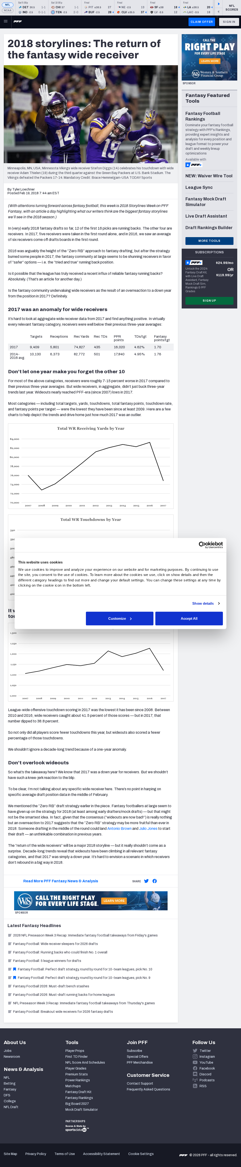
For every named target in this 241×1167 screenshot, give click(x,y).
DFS (7, 1095)
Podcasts (207, 1080)
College (10, 1101)
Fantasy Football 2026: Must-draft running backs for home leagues (64, 995)
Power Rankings (77, 1080)
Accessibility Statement (101, 1154)
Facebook (207, 1068)
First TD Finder (76, 1056)
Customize (117, 618)
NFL (7, 5)
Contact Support (140, 1083)
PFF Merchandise (140, 1062)
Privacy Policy (35, 1154)
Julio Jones (148, 829)
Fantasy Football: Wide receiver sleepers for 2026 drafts (55, 944)
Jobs (8, 1051)
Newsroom (12, 1056)
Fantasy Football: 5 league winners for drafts (47, 961)
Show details (203, 603)
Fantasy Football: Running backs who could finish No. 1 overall (60, 952)
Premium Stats (76, 1074)
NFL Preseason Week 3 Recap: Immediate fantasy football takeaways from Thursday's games (84, 1003)
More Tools (209, 241)
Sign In (229, 22)
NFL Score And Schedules (85, 1062)
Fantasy (10, 1089)
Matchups (73, 1086)
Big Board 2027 (77, 1104)
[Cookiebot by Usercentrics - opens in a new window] (202, 545)
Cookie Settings (141, 1154)
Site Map (10, 1154)
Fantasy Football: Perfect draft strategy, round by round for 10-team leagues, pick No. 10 (85, 969)
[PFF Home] (17, 22)
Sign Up (209, 300)
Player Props (74, 1051)
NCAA (7, 10)
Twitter (205, 1051)
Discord (205, 1074)
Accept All (189, 618)
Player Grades (75, 1068)
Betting (10, 1083)
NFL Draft (11, 1107)
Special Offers (137, 1056)
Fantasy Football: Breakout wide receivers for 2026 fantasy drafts (63, 1011)
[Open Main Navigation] (5, 22)
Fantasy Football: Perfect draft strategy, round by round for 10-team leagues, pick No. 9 (84, 978)
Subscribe (134, 1051)
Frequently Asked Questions (148, 1089)
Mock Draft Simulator (81, 1109)
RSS (203, 1086)
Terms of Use (64, 1154)
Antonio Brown (119, 829)
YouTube (206, 1062)
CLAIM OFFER (202, 22)
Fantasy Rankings (79, 1098)
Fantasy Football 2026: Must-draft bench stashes (51, 986)
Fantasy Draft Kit (78, 1092)
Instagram (207, 1056)
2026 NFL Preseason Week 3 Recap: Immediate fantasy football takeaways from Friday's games (85, 935)
